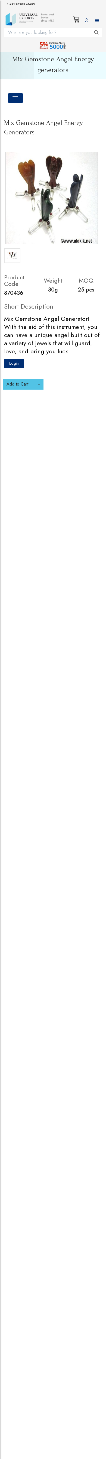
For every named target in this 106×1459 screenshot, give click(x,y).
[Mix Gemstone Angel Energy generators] (52, 198)
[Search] (96, 32)
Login (14, 363)
